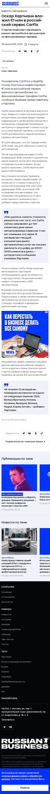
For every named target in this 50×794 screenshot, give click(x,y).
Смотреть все (9, 698)
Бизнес (5, 672)
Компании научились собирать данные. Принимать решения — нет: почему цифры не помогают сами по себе (19, 501)
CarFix (5, 111)
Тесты (5, 644)
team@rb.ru (8, 720)
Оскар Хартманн (13, 85)
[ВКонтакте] (10, 727)
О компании (8, 597)
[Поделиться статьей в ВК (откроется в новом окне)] (25, 51)
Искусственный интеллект (16, 662)
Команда (7, 592)
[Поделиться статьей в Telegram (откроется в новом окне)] (19, 51)
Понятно (25, 788)
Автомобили (20, 11)
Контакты (7, 602)
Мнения (6, 624)
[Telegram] (4, 727)
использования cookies (15, 776)
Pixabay (23, 420)
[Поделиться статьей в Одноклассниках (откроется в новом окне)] (31, 51)
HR (3, 692)
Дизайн (6, 687)
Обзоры (6, 634)
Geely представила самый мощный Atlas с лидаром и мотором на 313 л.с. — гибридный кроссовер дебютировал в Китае (16, 566)
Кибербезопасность (13, 682)
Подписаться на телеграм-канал (24, 442)
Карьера (6, 677)
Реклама (6, 657)
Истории (6, 620)
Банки (5, 667)
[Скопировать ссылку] (37, 51)
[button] (46, 3)
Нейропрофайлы (11, 629)
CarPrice (24, 81)
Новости (7, 11)
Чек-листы (7, 639)
